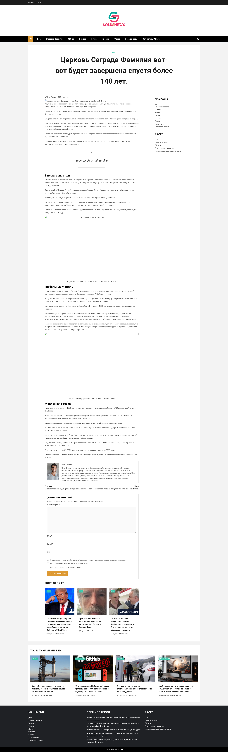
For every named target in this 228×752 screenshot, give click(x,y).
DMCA (158, 145)
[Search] (198, 39)
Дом (39, 39)
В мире (71, 39)
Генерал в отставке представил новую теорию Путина (117, 487)
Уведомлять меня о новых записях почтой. (66, 567)
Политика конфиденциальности (168, 151)
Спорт (117, 39)
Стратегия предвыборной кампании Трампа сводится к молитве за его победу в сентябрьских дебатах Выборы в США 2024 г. (59, 624)
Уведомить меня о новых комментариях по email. (68, 563)
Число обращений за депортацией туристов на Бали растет (68, 487)
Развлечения (131, 39)
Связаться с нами (162, 142)
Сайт (49, 552)
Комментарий (53, 504)
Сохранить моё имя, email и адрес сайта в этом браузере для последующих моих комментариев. (88, 560)
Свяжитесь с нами (151, 39)
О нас (157, 139)
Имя (49, 536)
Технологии (80, 659)
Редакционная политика (164, 148)
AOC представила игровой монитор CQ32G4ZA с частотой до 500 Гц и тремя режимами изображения (176, 689)
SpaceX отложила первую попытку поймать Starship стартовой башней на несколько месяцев (49, 689)
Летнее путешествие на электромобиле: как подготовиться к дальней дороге (134, 689)
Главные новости (54, 39)
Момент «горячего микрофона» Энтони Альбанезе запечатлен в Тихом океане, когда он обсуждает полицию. (122, 624)
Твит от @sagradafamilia (92, 160)
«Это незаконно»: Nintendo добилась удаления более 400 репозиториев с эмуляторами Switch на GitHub (92, 689)
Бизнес (82, 39)
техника (105, 39)
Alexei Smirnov (47, 695)
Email (50, 544)
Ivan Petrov (51, 97)
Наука (94, 39)
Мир (113, 52)
